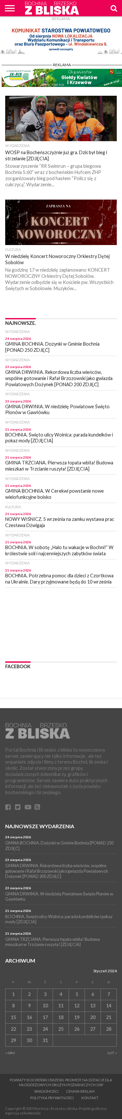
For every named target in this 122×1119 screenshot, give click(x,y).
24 (45, 1029)
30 (29, 1040)
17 (45, 1017)
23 (29, 1029)
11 (60, 1005)
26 (76, 1029)
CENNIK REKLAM (80, 1091)
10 (45, 1005)
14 (108, 1005)
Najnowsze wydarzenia (39, 826)
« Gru (10, 1053)
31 (45, 1040)
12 (76, 1005)
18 (60, 1017)
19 (76, 1017)
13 (92, 1005)
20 (92, 1017)
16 (29, 1017)
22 (13, 1029)
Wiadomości (46, 1091)
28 (108, 1029)
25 (60, 1029)
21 (108, 1017)
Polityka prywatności (52, 1098)
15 (13, 1017)
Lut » (112, 1053)
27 (92, 1029)
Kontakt (90, 1098)
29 (13, 1040)
